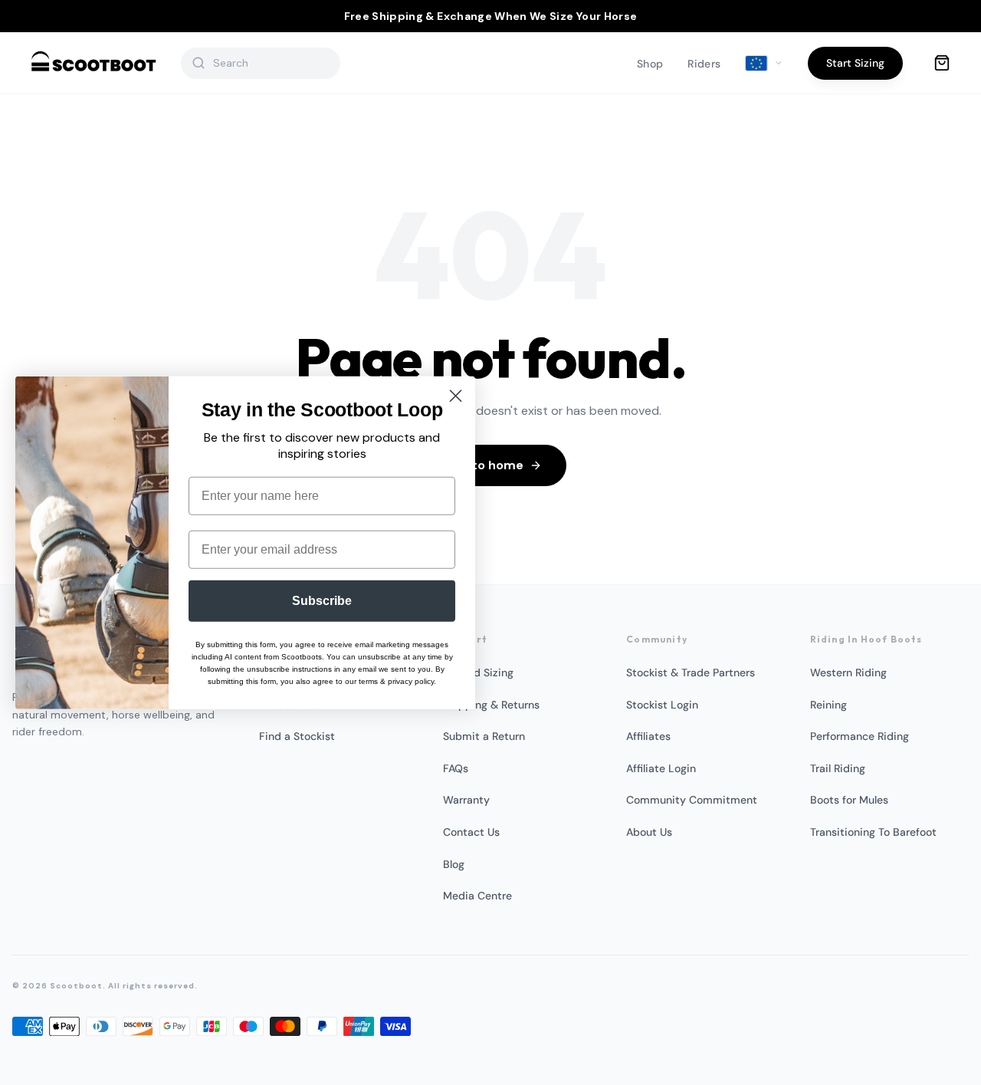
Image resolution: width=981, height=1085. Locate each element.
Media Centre (477, 896)
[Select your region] (764, 63)
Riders (703, 64)
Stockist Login (662, 705)
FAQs (455, 768)
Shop (650, 64)
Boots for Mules (849, 800)
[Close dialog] (455, 395)
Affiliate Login (661, 768)
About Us (649, 832)
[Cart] (941, 62)
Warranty (466, 800)
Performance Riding (859, 736)
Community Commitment (691, 800)
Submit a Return (484, 736)
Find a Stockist (297, 736)
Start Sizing (855, 63)
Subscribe (322, 600)
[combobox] (271, 63)
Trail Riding (837, 768)
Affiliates (648, 736)
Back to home (481, 465)
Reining (828, 705)
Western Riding (848, 672)
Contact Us (471, 832)
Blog (453, 864)
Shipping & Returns (491, 705)
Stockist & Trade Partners (690, 672)
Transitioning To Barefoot (873, 832)
